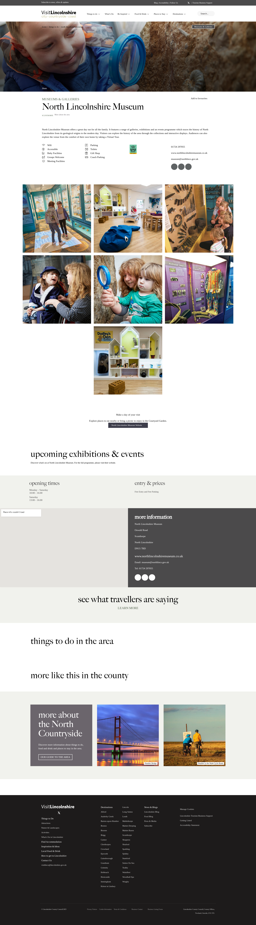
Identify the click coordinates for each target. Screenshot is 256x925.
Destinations (178, 14)
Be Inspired (122, 14)
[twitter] (181, 167)
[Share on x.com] (60, 87)
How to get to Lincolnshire (54, 856)
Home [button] (44, 27)
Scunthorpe (47, 115)
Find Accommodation (51, 842)
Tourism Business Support (202, 3)
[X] (188, 3)
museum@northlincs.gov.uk (184, 159)
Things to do (92, 14)
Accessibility (164, 3)
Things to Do (47, 818)
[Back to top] (248, 787)
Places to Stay (159, 14)
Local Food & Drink (50, 851)
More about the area (62, 115)
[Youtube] (53, 813)
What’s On (109, 14)
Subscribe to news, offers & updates (55, 2)
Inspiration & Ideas (50, 846)
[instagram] (188, 167)
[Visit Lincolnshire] (58, 13)
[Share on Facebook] (51, 87)
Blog (156, 3)
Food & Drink (140, 14)
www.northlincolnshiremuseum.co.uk (189, 153)
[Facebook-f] (181, 2)
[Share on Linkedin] (56, 87)
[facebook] (174, 167)
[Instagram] (185, 3)
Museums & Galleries (203, 27)
